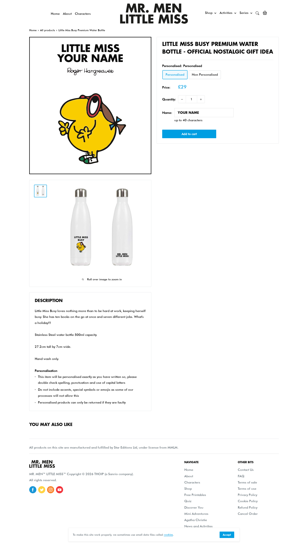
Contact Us (246, 470)
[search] (257, 13)
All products (47, 30)
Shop (208, 13)
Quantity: (169, 99)
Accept (227, 534)
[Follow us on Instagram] (50, 489)
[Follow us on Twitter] (41, 489)
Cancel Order (248, 514)
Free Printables (195, 495)
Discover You (193, 507)
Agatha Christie (195, 520)
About (67, 13)
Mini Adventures (196, 514)
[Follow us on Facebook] (32, 489)
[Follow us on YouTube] (59, 489)
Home (55, 13)
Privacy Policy (247, 495)
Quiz (187, 501)
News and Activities (198, 526)
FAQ (241, 476)
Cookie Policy (248, 501)
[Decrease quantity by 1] (182, 99)
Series (244, 13)
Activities (226, 13)
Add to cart (189, 134)
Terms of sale (247, 482)
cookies (168, 534)
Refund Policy (247, 507)
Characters (83, 13)
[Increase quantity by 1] (201, 99)
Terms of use (247, 488)
